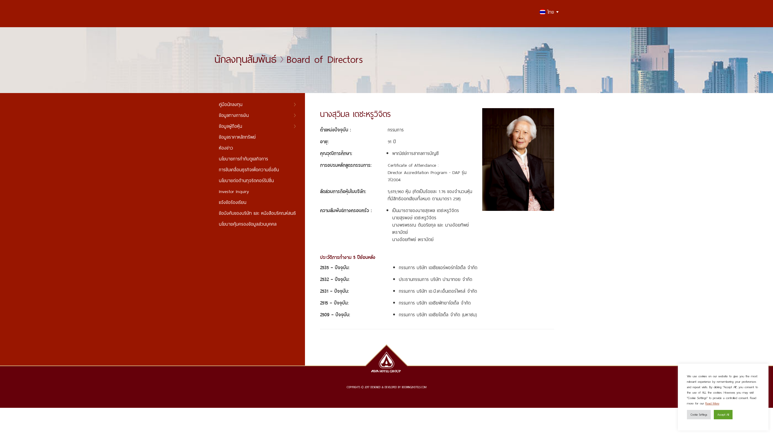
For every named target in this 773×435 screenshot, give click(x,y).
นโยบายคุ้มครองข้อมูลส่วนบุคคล (248, 224)
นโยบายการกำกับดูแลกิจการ (243, 159)
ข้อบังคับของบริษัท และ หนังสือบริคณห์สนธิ (257, 213)
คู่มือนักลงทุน (230, 104)
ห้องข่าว (226, 148)
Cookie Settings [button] (699, 414)
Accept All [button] (723, 414)
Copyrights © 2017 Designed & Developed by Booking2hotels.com (386, 387)
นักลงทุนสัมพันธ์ (245, 59)
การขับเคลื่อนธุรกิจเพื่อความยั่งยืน (249, 169)
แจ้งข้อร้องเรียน (232, 202)
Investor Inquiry (234, 191)
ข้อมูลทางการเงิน (234, 115)
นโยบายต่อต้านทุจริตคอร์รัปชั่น (246, 180)
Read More (712, 403)
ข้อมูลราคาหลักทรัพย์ (237, 137)
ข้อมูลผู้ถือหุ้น (230, 126)
